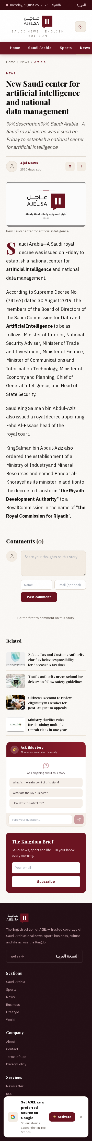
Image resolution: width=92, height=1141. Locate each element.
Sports (66, 47)
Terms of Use (16, 1057)
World (10, 1020)
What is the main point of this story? (36, 782)
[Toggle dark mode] (80, 26)
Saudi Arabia (40, 47)
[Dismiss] (81, 1117)
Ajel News (29, 163)
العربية (81, 5)
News (24, 62)
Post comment (39, 597)
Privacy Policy (16, 1064)
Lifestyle (12, 1012)
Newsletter (15, 1086)
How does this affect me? (28, 803)
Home (15, 47)
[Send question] (79, 819)
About (10, 1042)
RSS (9, 1094)
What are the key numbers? (30, 793)
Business (13, 1004)
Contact (12, 1049)
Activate (62, 1117)
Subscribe (46, 881)
